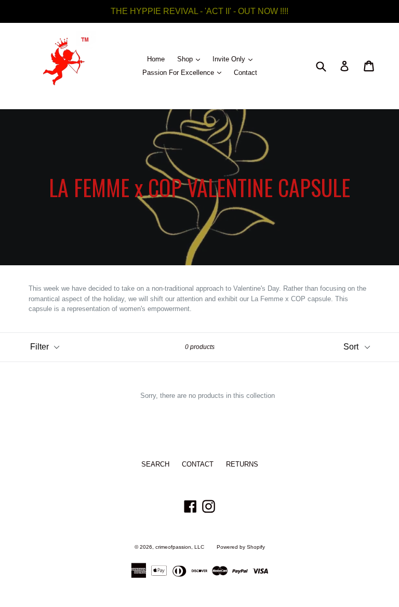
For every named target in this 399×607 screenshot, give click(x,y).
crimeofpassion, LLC (179, 547)
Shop (191, 59)
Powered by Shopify (241, 547)
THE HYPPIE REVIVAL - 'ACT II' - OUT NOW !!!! (199, 11)
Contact (245, 72)
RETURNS (242, 464)
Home (156, 59)
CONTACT (198, 464)
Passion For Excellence (184, 72)
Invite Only (235, 59)
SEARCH (155, 464)
